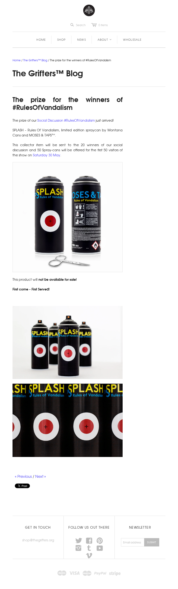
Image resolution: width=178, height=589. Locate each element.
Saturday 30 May (46, 155)
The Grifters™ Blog (35, 60)
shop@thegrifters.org (38, 540)
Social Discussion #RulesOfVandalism (66, 120)
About (105, 39)
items (103, 25)
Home (41, 39)
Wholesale (132, 39)
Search (81, 25)
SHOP (61, 39)
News (81, 39)
